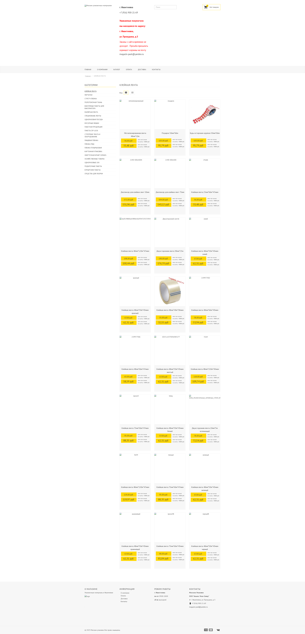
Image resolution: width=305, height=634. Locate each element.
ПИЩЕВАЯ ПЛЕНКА (91, 140)
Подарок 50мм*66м (170, 133)
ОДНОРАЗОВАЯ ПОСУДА (94, 119)
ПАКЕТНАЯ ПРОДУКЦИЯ (93, 127)
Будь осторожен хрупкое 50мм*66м (205, 133)
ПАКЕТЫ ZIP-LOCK (91, 130)
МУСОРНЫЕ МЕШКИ (92, 123)
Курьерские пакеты (92, 170)
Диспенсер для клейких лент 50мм (135, 192)
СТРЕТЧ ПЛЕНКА (91, 99)
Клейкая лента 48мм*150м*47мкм (135, 487)
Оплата (129, 69)
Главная (88, 69)
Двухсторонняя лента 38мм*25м (169, 251)
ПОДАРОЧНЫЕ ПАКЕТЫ (93, 166)
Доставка (142, 69)
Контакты (156, 69)
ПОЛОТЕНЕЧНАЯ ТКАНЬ (93, 102)
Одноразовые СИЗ (92, 162)
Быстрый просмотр (135, 127)
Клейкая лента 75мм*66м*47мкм (135, 428)
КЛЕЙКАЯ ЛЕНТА (91, 91)
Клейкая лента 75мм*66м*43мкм (169, 546)
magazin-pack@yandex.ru (131, 54)
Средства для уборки (94, 174)
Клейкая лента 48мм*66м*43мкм (204, 310)
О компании (102, 69)
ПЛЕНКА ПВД (89, 144)
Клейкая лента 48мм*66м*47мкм (135, 369)
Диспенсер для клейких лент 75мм (170, 192)
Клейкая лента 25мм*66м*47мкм (204, 192)
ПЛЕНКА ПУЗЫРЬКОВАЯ (93, 148)
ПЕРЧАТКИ (88, 95)
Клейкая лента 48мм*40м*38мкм (169, 310)
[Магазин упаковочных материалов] (98, 5)
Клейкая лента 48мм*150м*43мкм (205, 369)
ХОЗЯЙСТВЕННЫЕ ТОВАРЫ (94, 159)
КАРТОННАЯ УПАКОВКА (93, 151)
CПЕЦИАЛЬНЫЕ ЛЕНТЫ (93, 116)
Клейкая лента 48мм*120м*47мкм (135, 251)
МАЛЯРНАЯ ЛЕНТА (91, 112)
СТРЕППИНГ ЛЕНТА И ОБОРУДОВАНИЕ (92, 135)
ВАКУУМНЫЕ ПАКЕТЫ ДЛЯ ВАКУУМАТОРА (94, 107)
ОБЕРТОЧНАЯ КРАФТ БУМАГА (95, 155)
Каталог (116, 69)
